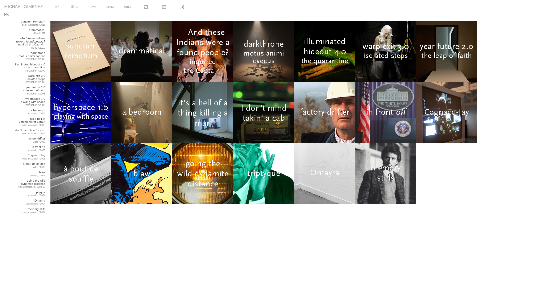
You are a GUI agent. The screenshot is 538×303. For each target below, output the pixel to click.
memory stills (36, 209)
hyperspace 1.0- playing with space (32, 100)
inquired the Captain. (30, 41)
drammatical (37, 30)
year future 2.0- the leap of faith (34, 89)
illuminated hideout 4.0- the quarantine (30, 66)
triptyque (39, 192)
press (110, 6)
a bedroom (38, 110)
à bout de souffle (34, 163)
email (128, 6)
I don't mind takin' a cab (29, 130)
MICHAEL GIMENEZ (23, 6)
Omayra (39, 200)
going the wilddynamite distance (33, 182)
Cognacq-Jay (36, 155)
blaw (42, 172)
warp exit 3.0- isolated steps (35, 77)
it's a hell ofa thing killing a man (32, 120)
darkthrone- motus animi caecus (31, 54)
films (74, 6)
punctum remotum (33, 21)
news (92, 6)
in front (38, 147)
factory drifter (36, 138)
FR (6, 14)
